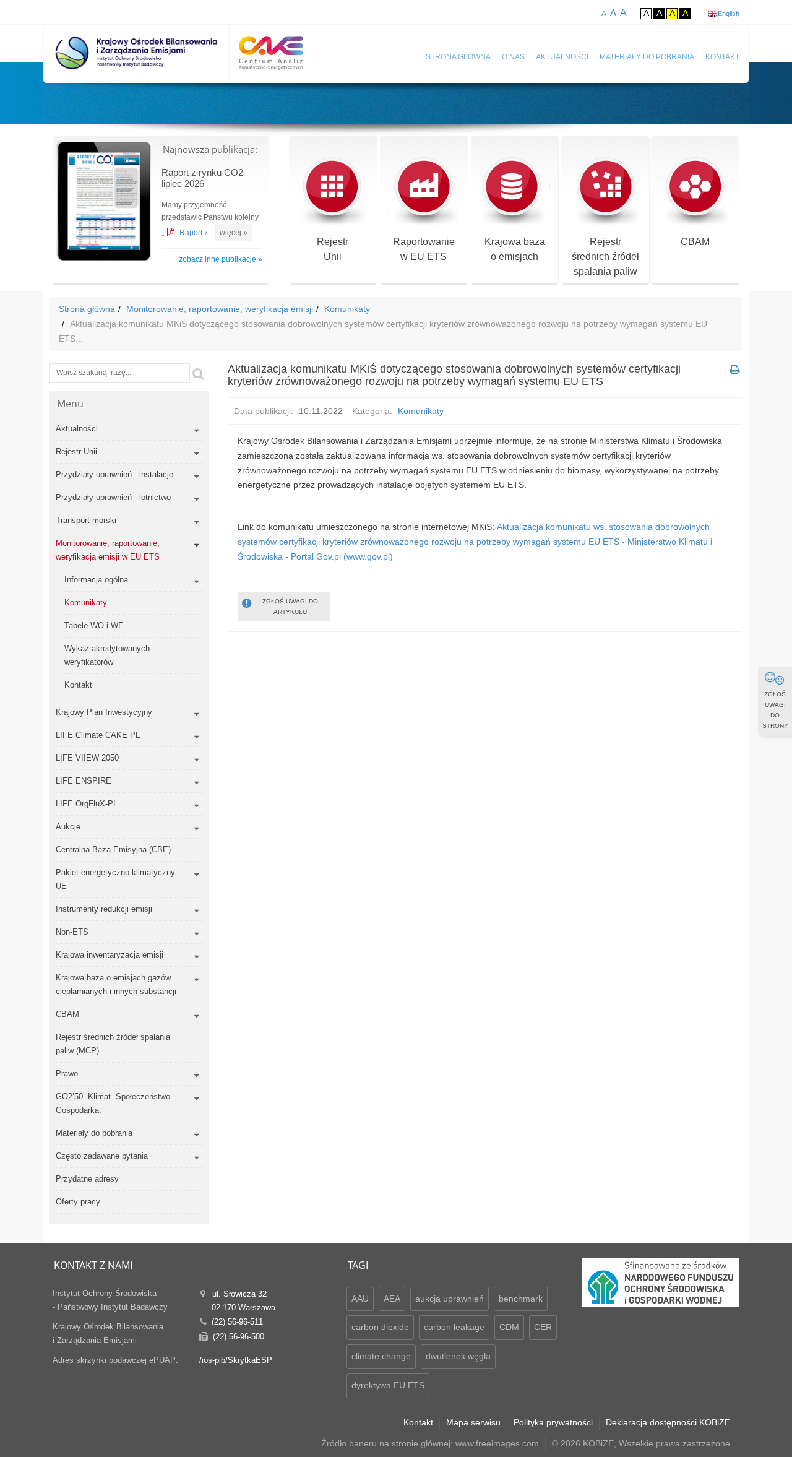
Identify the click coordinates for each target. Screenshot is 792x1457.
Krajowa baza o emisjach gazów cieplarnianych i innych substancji (116, 984)
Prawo (67, 1073)
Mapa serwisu (473, 1422)
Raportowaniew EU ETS (424, 249)
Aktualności (562, 57)
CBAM (695, 241)
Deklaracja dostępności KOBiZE (668, 1422)
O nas (513, 57)
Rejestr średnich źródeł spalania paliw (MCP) (113, 1043)
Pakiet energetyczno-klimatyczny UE (115, 879)
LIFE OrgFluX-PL (87, 803)
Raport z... (197, 232)
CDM (509, 1327)
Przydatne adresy (87, 1178)
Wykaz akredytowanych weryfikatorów (107, 655)
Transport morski (86, 520)
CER (543, 1327)
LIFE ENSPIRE (83, 780)
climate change (381, 1356)
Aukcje (68, 826)
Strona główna (458, 57)
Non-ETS (72, 931)
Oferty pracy (78, 1201)
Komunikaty (347, 309)
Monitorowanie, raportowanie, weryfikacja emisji (219, 309)
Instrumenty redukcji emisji (104, 909)
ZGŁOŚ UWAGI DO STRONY (775, 710)
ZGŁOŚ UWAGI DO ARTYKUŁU (290, 606)
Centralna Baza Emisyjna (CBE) (113, 849)
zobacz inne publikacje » (220, 259)
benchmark (521, 1299)
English (728, 13)
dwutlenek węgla (458, 1356)
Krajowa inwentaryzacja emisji (109, 954)
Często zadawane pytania (102, 1156)
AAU (360, 1299)
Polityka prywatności (553, 1422)
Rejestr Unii (76, 451)
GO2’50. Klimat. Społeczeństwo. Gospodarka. (114, 1103)
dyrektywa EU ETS (387, 1385)
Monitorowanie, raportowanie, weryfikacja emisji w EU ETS (108, 549)
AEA (392, 1299)
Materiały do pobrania (647, 57)
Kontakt (722, 57)
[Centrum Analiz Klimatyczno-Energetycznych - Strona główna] (271, 53)
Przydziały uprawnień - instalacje (114, 474)
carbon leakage (454, 1327)
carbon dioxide (380, 1327)
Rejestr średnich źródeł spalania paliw (605, 256)
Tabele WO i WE (94, 625)
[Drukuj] (733, 370)
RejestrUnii (332, 249)
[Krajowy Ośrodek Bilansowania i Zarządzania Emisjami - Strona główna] (137, 53)
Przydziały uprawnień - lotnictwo (113, 497)
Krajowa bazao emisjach (514, 249)
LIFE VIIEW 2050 (87, 758)
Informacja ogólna (96, 579)
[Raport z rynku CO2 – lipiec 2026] (104, 203)
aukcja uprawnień (449, 1299)
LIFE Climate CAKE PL (98, 735)
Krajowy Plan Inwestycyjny (104, 712)
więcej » (234, 232)
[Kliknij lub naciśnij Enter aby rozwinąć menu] (196, 430)
